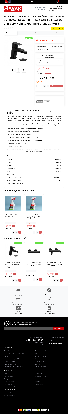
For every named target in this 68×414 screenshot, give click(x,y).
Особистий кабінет (10, 393)
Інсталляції (38, 379)
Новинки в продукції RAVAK (12, 359)
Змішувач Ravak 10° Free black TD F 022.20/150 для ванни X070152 (54, 264)
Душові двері (8, 384)
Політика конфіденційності (43, 359)
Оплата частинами (9, 361)
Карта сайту (38, 364)
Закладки (38, 393)
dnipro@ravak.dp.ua (58, 340)
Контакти (7, 356)
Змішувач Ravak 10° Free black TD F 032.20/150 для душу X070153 (33, 264)
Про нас (37, 353)
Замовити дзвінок (56, 343)
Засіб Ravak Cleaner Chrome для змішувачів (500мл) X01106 (33, 216)
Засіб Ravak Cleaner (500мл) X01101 (11, 215)
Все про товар (10, 33)
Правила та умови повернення (13, 366)
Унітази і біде (39, 384)
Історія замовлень (9, 395)
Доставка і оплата (40, 356)
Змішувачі (7, 379)
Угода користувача (40, 361)
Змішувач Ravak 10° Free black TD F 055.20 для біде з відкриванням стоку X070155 (13, 265)
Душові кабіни (8, 376)
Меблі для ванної (9, 387)
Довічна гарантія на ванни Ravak (14, 353)
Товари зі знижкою (40, 366)
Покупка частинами (10, 364)
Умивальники (39, 373)
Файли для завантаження (43, 33)
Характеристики (25, 33)
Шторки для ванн (9, 381)
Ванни (6, 373)
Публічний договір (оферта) (43, 351)
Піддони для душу (40, 376)
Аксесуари (38, 381)
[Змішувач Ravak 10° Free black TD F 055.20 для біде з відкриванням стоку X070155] (18, 52)
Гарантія (6, 351)
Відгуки (59, 33)
